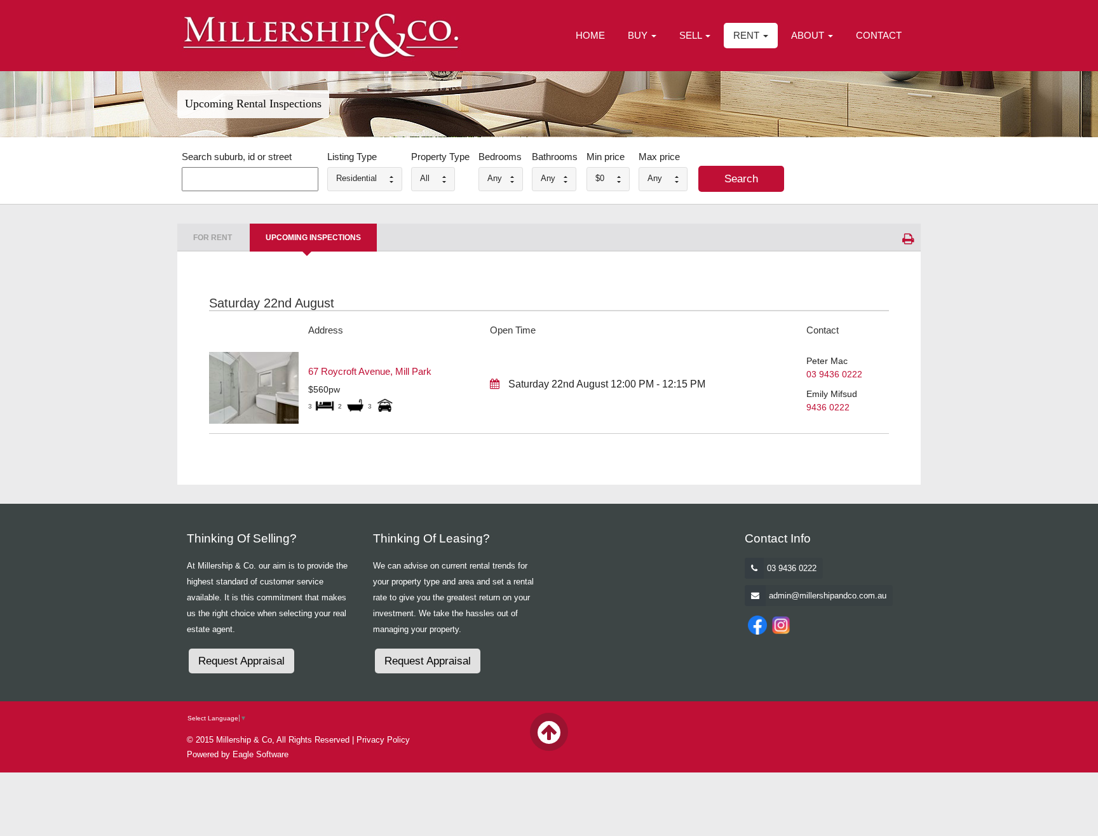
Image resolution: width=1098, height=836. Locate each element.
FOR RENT (212, 237)
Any (494, 178)
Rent (747, 35)
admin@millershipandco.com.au (827, 595)
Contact (879, 35)
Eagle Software (260, 754)
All (425, 178)
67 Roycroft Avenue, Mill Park (369, 371)
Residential (356, 178)
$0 (599, 178)
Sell (691, 35)
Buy (639, 35)
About (809, 35)
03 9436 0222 (834, 374)
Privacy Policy (383, 740)
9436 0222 (828, 407)
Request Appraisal (241, 661)
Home (590, 35)
